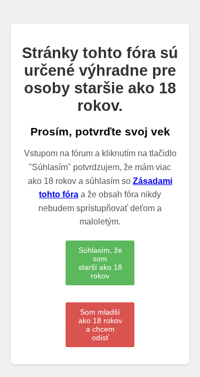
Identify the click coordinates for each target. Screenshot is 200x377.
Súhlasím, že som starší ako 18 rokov (100, 263)
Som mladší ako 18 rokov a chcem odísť (100, 325)
